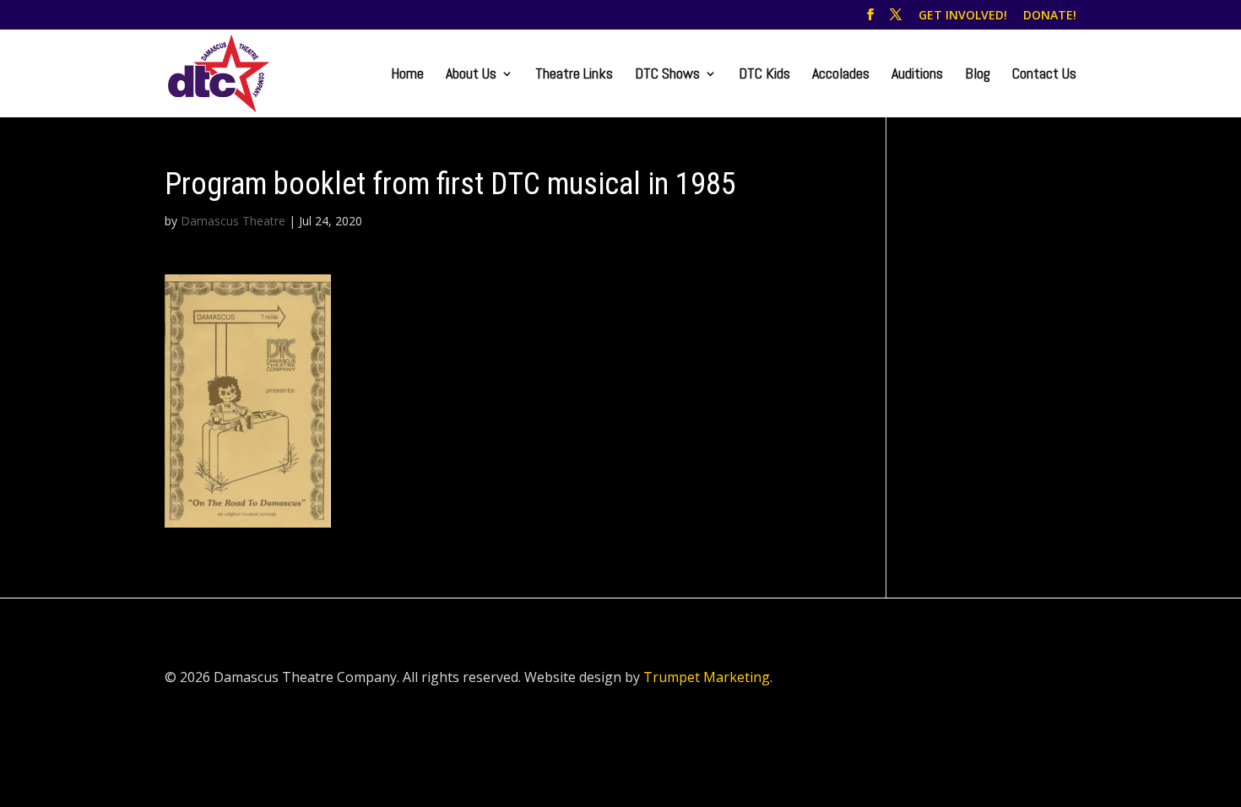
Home (407, 75)
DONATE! (1049, 16)
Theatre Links (574, 75)
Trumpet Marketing (706, 677)
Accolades (841, 75)
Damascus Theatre (233, 221)
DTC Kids (764, 75)
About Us (471, 75)
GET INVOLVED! (963, 16)
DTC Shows (667, 75)
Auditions (917, 75)
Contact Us (1044, 75)
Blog (977, 75)
